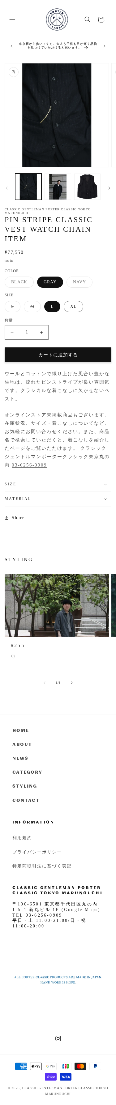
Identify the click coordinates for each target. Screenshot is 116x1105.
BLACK (21, 283)
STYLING (24, 786)
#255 (18, 645)
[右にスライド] (109, 188)
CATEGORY (27, 772)
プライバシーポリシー (37, 851)
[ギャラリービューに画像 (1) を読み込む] (28, 187)
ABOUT (22, 744)
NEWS (20, 758)
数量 (9, 320)
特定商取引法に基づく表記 (42, 865)
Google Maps (81, 909)
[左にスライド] (7, 188)
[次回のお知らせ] (104, 46)
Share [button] (18, 517)
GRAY (50, 282)
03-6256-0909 (29, 464)
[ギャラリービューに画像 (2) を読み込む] (58, 187)
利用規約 (22, 837)
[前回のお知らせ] (11, 46)
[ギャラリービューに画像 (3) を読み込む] (87, 187)
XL (73, 306)
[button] (12, 19)
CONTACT (26, 800)
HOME (20, 730)
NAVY (81, 283)
